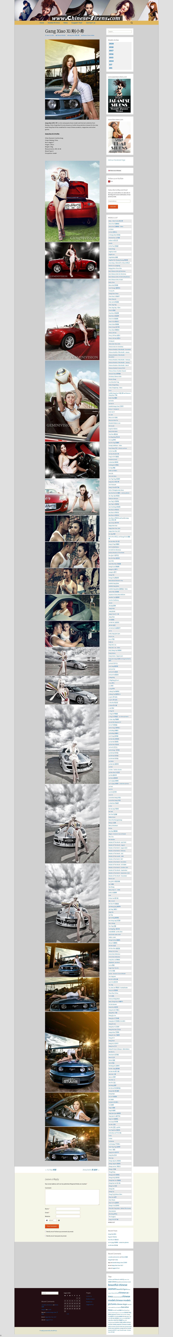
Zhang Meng (112, 1172)
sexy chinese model (126, 1326)
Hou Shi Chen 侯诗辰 (114, 558)
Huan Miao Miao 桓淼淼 (115, 564)
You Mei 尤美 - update (114, 1127)
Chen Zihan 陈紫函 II (114, 330)
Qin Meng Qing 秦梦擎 (115, 906)
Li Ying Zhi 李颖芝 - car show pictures (118, 716)
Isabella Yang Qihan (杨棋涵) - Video (118, 589)
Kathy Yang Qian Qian (114, 633)
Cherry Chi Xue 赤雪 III (114, 338)
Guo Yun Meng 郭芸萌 (114, 507)
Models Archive (54, 23)
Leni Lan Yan (112, 669)
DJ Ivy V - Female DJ (114, 409)
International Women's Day (116, 580)
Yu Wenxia (111, 1141)
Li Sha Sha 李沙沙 (113, 702)
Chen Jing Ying (112, 305)
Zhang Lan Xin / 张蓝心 (115, 1166)
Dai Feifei (111, 401)
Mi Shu (110, 828)
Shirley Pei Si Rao (113, 951)
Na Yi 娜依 (111, 884)
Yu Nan (110, 1138)
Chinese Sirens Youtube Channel (117, 371)
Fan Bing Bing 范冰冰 (114, 437)
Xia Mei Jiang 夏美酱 (114, 1068)
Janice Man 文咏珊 (114, 592)
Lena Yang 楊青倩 (113, 666)
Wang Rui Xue (112, 1024)
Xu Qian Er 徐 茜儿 (113, 1102)
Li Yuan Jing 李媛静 (114, 719)
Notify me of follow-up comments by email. (60, 1231)
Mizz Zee (111, 836)
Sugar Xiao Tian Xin (114, 968)
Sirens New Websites (114, 954)
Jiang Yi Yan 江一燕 (114, 614)
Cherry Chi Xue (112, 332)
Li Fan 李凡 (111, 683)
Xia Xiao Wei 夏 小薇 (114, 1071)
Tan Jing (111, 985)
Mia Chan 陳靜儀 (113, 831)
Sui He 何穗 (112, 971)
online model (112, 1324)
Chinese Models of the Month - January (119, 352)
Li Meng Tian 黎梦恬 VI (114, 694)
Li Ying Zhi (111, 711)
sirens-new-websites (113, 1328)
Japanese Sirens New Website (117, 594)
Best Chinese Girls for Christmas (117, 274)
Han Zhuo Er (125, 1310)
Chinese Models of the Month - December (120, 349)
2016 (111, 54)
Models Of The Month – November (118, 876)
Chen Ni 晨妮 (112, 310)
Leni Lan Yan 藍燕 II (114, 674)
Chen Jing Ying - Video (114, 307)
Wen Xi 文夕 (112, 1057)
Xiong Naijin (112, 1094)
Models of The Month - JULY (116, 853)
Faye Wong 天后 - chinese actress (118, 448)
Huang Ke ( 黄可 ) (113, 569)
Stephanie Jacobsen (114, 962)
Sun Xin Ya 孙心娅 (113, 979)
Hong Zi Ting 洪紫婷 (114, 544)
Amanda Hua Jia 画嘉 (114, 237)
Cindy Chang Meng (113, 385)
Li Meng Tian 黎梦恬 (114, 691)
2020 (111, 43)
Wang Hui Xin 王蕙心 (114, 1010)
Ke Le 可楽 (111, 639)
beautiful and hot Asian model (124, 1282)
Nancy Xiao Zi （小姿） (115, 890)
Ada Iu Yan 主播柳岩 (114, 224)
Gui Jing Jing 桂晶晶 (114, 496)
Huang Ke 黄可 (113, 572)
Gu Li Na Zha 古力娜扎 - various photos (119, 493)
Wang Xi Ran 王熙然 (114, 1032)
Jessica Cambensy (114, 600)
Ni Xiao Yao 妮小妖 (113, 898)
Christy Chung (112, 379)
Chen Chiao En (112, 299)
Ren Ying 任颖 (112, 926)
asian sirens (112, 1282)
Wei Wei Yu (111, 1052)
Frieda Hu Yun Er (113, 459)
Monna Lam (112, 878)
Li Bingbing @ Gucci (114, 680)
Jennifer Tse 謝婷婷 (114, 597)
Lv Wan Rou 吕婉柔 (114, 803)
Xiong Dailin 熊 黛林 (91, 1170)
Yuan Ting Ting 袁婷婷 (114, 1147)
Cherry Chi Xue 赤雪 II (114, 335)
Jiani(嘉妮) (111, 619)
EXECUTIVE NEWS (113, 431)
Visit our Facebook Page (116, 160)
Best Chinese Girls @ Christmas (117, 271)
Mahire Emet (112, 817)
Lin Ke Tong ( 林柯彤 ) (114, 728)
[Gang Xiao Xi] (72, 79)
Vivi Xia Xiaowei (113, 1004)
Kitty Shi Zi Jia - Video (114, 647)
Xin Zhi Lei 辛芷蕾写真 (114, 1088)
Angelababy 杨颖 (113, 257)
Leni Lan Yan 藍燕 (113, 672)
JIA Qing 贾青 (112, 605)
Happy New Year (113, 525)
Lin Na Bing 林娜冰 (113, 730)
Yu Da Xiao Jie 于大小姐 (115, 1133)
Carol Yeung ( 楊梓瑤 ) (114, 288)
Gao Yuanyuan (112, 484)
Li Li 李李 (111, 686)
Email (47, 1212)
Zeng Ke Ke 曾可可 (114, 1152)
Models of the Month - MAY (116, 859)
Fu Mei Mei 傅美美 (113, 462)
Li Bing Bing (112, 677)
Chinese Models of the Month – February (119, 360)
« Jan (67, 1314)
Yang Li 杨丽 (112, 1108)
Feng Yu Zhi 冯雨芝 (114, 456)
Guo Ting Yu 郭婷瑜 (114, 501)
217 (110, 64)
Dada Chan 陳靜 (113, 398)
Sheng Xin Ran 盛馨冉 (114, 940)
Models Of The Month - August (117, 845)
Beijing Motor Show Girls (115, 268)
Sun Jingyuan (112, 976)
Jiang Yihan (112, 617)
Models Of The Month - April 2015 (117, 842)
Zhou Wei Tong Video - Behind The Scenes (120, 1208)
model (116, 1322)
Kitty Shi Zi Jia (112, 645)
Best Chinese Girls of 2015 (116, 279)
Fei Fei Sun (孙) (113, 451)
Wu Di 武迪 (111, 1063)
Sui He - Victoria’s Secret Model (117, 973)
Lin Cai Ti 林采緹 (113, 725)
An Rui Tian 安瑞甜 (113, 246)
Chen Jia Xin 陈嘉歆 (114, 302)
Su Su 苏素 (111, 965)
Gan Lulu (111, 473)
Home (42, 23)
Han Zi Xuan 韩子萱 (114, 523)
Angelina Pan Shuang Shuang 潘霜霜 (118, 260)
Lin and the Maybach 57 (115, 722)
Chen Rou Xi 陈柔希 (114, 313)
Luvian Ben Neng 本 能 (114, 797)
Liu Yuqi (111, 786)
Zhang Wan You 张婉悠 (115, 1180)
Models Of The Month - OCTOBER (117, 864)
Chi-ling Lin (111, 341)
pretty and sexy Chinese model (115, 1326)
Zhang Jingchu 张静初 (114, 1163)
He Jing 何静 (112, 534)
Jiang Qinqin (112, 611)
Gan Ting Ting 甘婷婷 (114, 479)
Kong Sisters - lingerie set (116, 656)
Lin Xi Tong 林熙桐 (113, 736)
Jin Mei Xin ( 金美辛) (114, 622)
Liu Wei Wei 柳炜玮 (114, 764)
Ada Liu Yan (127, 1279)
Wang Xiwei (112, 1040)
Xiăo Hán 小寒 (112, 1074)
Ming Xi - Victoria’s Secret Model (117, 834)
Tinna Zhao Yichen (113, 993)
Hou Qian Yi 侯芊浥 (114, 555)
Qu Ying (111, 915)
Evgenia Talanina (113, 428)
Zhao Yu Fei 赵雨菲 (114, 1203)
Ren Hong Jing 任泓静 (114, 920)
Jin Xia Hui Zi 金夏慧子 (114, 628)
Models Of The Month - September (118, 870)
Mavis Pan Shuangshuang (115, 820)
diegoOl (110, 1260)
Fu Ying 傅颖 (50, 1170)
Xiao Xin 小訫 (112, 1082)
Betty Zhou (112, 282)
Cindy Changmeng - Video (115, 387)
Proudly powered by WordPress (48, 1330)
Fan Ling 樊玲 (112, 440)
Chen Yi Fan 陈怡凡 (114, 321)
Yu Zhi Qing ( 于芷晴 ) (114, 1144)
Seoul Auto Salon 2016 (115, 934)
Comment (48, 1188)
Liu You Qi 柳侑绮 (113, 778)
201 (110, 68)
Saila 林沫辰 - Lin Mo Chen (115, 931)
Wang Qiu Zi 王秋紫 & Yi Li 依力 (117, 1021)
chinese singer (122, 1304)
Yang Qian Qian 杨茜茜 (115, 1113)
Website (47, 1216)
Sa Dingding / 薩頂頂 (114, 929)
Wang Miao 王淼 (113, 1013)
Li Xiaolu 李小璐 (113, 705)
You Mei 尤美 (112, 1124)
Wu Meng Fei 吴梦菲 (114, 1066)
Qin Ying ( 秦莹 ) (113, 909)
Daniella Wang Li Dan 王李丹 (116, 406)
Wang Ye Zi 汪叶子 (113, 1043)
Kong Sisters (112, 653)
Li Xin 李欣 (111, 708)
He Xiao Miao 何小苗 (114, 541)
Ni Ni (110, 895)
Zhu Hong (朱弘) (113, 1214)
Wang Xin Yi (112, 1038)
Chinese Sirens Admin (88, 35)
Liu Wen (111, 767)
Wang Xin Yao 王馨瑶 (114, 1035)
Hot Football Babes (114, 547)
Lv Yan (110, 806)
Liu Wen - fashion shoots (115, 769)
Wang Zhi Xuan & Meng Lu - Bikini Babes (119, 1049)
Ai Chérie (111, 229)
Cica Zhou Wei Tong (114, 382)
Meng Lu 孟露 (112, 823)
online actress (127, 1322)
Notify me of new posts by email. (56, 1236)
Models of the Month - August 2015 (118, 848)
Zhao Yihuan (112, 1200)
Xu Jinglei (111, 1099)
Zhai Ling (111, 1158)
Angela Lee (112, 254)
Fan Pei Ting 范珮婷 (114, 442)
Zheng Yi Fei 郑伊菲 (114, 1205)
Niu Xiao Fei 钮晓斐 (114, 904)
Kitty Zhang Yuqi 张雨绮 (115, 650)
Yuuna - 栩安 (112, 1149)
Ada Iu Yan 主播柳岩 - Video (116, 226)
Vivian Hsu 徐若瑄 (113, 1007)
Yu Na (110, 1135)
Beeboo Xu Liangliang (114, 265)
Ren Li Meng (112, 923)
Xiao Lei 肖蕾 (112, 1077)
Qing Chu (111, 912)
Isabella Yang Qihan (114, 583)
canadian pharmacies (113, 1257)
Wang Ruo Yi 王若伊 (114, 1026)
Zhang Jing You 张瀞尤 (115, 1161)
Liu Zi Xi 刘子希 (113, 792)
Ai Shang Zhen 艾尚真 (114, 235)
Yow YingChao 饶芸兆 (114, 1130)
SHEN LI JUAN (112, 937)
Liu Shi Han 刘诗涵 (113, 753)
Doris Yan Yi (112, 412)
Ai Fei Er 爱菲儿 (113, 232)
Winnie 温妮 (112, 1060)
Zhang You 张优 (113, 1186)
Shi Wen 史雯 (112, 945)
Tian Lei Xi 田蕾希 (113, 990)
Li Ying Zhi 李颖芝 (113, 714)
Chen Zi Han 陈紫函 (114, 324)
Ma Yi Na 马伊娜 (113, 814)
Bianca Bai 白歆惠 (113, 285)
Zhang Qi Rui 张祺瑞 (114, 1175)
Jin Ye (110, 631)
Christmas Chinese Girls (115, 376)
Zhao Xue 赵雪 (112, 1197)
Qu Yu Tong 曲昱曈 (114, 918)
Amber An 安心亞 (113, 240)
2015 (111, 57)
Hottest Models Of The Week (116, 552)
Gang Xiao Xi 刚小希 (74, 35)
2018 (111, 47)
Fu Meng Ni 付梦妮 (113, 465)
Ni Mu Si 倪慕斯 (113, 892)
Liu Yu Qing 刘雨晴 (113, 781)
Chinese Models (61, 35)
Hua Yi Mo (111, 561)
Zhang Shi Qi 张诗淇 (114, 1177)
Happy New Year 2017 (114, 531)
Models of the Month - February (117, 850)
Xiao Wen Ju (112, 1080)
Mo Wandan (112, 839)
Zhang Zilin (111, 1189)
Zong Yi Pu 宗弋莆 (113, 1219)
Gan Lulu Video (112, 476)
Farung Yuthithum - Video (115, 445)
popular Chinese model (124, 1324)
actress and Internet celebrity (116, 1279)
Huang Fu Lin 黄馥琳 (114, 566)
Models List (89, 1302)
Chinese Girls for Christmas (116, 346)
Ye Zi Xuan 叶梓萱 (113, 1121)
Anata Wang (112, 249)
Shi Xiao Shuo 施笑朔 (114, 948)
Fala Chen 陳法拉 (113, 434)
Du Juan (111, 415)
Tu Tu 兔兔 (111, 996)
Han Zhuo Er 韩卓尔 (114, 510)
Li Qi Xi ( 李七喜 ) (113, 697)
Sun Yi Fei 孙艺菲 (113, 982)
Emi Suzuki (111, 426)
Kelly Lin (111, 642)
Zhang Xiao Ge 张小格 (114, 1183)
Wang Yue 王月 (113, 1046)
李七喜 (112, 1332)
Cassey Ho (111, 291)
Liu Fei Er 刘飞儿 (113, 747)
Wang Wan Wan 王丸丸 (115, 1029)
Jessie (110, 603)
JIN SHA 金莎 (112, 625)
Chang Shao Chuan (113, 293)
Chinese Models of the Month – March (119, 365)
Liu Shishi (111, 761)
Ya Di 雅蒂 (111, 1105)
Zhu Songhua (112, 1216)
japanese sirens (116, 1314)
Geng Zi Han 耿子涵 (114, 487)
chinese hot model (117, 1297)
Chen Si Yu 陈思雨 (113, 319)
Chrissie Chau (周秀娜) (115, 373)
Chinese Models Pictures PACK (117, 368)
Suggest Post (76, 23)
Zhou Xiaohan (112, 1211)
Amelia (110, 243)
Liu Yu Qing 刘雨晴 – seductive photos (118, 1242)
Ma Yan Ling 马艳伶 (114, 809)
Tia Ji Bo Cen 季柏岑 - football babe (118, 987)
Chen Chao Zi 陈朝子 (114, 296)
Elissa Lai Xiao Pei (113, 420)
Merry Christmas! (113, 825)
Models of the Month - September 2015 (119, 873)
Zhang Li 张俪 (112, 1169)
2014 (111, 61)
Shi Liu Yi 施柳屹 (113, 943)
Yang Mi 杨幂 (112, 1110)
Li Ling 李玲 (112, 688)
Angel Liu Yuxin (112, 251)
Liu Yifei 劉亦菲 (113, 775)
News (66, 23)
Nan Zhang (111, 887)
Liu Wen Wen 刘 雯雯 (114, 772)
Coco (110, 390)
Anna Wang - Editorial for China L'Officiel (119, 263)
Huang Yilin (111, 575)
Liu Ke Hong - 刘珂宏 (114, 750)
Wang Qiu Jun (112, 1015)
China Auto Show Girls (114, 344)
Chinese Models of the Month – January (119, 362)
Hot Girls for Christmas (115, 550)
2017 (111, 50)
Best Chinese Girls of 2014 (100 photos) (119, 277)
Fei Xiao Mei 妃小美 (114, 454)
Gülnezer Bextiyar (113, 498)
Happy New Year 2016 (114, 528)
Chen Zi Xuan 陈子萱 (114, 327)
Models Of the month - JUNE (116, 856)
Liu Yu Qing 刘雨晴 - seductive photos (119, 783)
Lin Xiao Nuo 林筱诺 (114, 739)
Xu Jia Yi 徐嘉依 (113, 1096)
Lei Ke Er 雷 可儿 (113, 663)
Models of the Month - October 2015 (118, 867)
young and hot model (125, 1328)
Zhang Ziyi (111, 1191)
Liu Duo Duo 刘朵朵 (114, 744)
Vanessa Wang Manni (114, 999)
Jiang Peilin (112, 608)
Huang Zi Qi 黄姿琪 (114, 578)
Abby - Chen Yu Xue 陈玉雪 (116, 221)
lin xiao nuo (126, 1316)
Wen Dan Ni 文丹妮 (114, 1054)
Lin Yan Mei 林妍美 (113, 741)
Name (47, 1209)
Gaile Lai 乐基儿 (113, 470)
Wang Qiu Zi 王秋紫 (114, 1018)
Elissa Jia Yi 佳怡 (113, 417)
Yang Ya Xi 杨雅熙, (113, 1119)
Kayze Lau (111, 636)
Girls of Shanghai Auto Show (116, 490)
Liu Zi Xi (111, 789)
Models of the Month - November (117, 862)
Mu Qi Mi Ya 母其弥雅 (114, 881)
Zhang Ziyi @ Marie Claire (115, 1194)
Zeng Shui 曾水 (113, 1155)
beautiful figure (122, 1289)
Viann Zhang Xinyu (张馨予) (116, 1001)
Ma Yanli (111, 811)
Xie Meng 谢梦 (112, 1085)
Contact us (90, 23)
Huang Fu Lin (117, 1312)
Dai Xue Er (111, 403)
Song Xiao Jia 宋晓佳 (114, 959)
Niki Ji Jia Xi (112, 901)
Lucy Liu (111, 795)
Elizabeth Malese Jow (114, 423)
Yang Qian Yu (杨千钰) (114, 1116)
